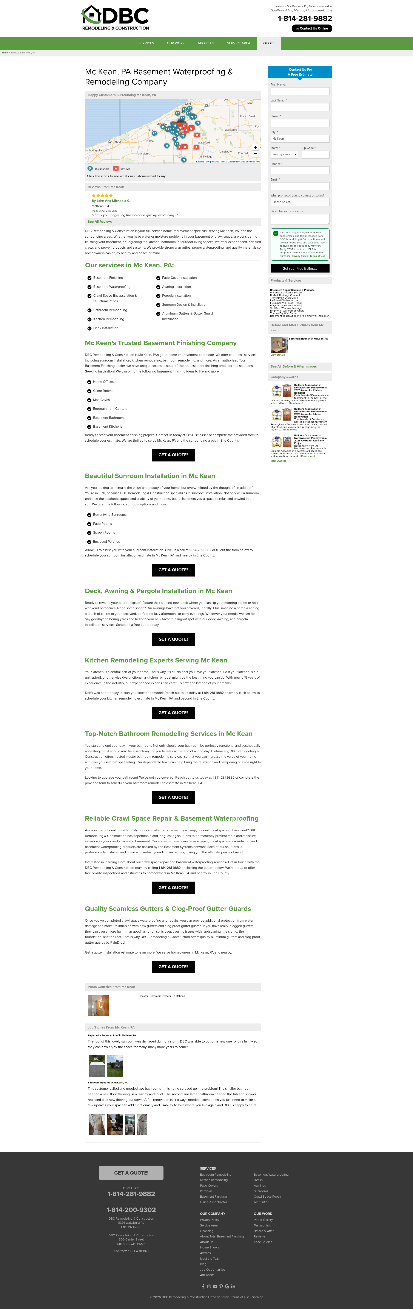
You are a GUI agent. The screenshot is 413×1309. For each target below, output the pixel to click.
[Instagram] (209, 1286)
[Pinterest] (221, 1286)
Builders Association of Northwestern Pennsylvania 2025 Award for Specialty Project (310, 439)
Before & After (264, 1231)
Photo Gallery (263, 1220)
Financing (206, 1231)
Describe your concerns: (287, 211)
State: (275, 148)
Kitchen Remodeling (214, 1180)
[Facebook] (203, 1286)
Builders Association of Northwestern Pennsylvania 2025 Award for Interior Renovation (310, 412)
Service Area (209, 1225)
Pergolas (206, 1191)
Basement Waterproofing (271, 1175)
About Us (206, 1242)
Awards (205, 1253)
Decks (258, 1180)
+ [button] (255, 147)
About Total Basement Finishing (222, 1236)
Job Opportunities (212, 1270)
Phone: (276, 164)
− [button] (255, 153)
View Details (278, 354)
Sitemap (257, 1297)
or (312, 28)
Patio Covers (209, 1185)
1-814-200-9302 (131, 1209)
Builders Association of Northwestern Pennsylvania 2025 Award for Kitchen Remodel (310, 388)
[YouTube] (215, 1286)
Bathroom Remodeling (215, 1175)
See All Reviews (100, 222)
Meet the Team (210, 1259)
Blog (203, 1264)
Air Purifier (261, 1202)
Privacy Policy (300, 255)
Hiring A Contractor (213, 1202)
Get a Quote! (173, 455)
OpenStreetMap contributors (244, 161)
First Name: (279, 84)
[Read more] (296, 403)
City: (274, 132)
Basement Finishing (213, 1196)
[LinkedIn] (233, 1286)
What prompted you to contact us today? (297, 195)
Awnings (260, 1185)
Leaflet (200, 161)
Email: (275, 179)
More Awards (278, 460)
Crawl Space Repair (267, 1196)
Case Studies (263, 1242)
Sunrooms (261, 1191)
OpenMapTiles (216, 161)
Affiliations (207, 1275)
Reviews (259, 1236)
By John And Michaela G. (111, 201)
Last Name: (279, 100)
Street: (276, 116)
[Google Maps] (227, 1286)
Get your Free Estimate (300, 268)
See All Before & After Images (294, 366)
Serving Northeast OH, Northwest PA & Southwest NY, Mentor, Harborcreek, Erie (301, 8)
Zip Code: (309, 148)
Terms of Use (317, 255)
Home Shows (209, 1247)
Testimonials (262, 1225)
